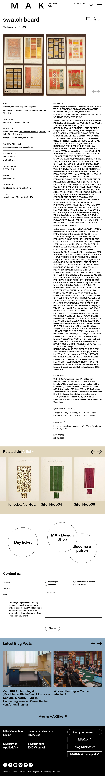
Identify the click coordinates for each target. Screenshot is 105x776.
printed (22, 147)
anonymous (23, 137)
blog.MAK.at (83, 747)
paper (15, 147)
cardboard (7, 147)
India (31, 137)
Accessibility (46, 771)
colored (29, 147)
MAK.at (83, 739)
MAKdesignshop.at (83, 754)
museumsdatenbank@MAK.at (40, 733)
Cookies (56, 771)
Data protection (25, 771)
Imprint (36, 771)
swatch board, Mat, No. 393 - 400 (18, 197)
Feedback (52, 585)
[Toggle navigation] (99, 5)
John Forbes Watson (28, 131)
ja (84, 4)
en (79, 4)
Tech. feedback (82, 585)
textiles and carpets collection (16, 122)
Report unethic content (85, 581)
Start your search (83, 732)
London (42, 131)
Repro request (53, 581)
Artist (26, 452)
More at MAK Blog (51, 716)
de (75, 4)
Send (52, 628)
